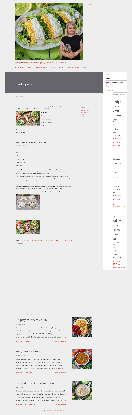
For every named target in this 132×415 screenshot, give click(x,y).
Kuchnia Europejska (85, 112)
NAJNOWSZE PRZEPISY (60, 341)
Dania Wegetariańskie (73, 67)
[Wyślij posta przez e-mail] (57, 240)
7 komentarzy (28, 341)
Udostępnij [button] (84, 102)
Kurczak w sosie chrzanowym (35, 383)
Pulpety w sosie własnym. (32, 319)
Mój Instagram (109, 84)
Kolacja (53, 67)
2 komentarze (28, 372)
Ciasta (61, 67)
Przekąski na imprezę (41, 67)
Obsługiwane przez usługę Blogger (54, 410)
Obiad (29, 67)
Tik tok (107, 86)
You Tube (108, 85)
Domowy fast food (85, 110)
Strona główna (109, 90)
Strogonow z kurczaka (30, 351)
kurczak (82, 114)
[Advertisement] (41, 294)
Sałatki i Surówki (19, 67)
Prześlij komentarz (30, 404)
